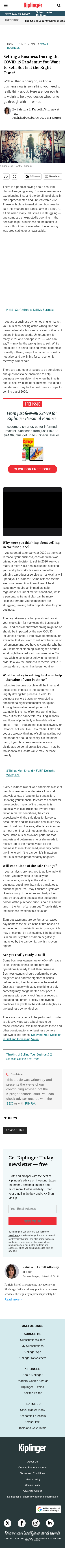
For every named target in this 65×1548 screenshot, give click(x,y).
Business (28, 44)
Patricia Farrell (13, 1284)
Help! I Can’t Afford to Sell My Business (30, 309)
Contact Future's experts (32, 1471)
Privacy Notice (20, 1238)
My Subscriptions (32, 1349)
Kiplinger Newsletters (32, 1361)
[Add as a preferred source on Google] (48, 1513)
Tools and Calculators (32, 1431)
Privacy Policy (32, 1482)
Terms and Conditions (32, 1476)
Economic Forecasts (33, 1419)
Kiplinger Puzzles (32, 1390)
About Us (32, 1465)
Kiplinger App (32, 1355)
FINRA (30, 1103)
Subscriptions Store (32, 1343)
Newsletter (55, 176)
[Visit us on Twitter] (8, 1527)
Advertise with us (32, 1494)
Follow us (35, 176)
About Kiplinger (32, 1378)
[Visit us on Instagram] (36, 1527)
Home (11, 44)
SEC (9, 1103)
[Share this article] (6, 176)
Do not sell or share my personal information (32, 1500)
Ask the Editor (33, 1396)
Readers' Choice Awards (32, 1384)
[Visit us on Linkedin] (50, 1527)
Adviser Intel (15, 1130)
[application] (32, 508)
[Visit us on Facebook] (22, 1527)
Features (55, 117)
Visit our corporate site (45, 1538)
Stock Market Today (32, 1413)
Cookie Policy (32, 1488)
